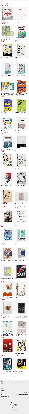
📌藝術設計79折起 (8, 3)
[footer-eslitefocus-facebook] (24, 392)
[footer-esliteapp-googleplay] (26, 394)
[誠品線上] (1, 1)
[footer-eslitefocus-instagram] (27, 392)
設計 (11, 3)
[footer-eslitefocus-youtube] (26, 392)
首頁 (1, 3)
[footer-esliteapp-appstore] (21, 394)
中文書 (4, 3)
